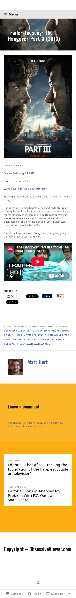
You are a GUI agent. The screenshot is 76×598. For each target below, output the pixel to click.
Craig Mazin (40, 189)
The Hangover (54, 335)
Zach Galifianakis (53, 196)
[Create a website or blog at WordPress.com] (38, 583)
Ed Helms (38, 196)
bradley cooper (16, 330)
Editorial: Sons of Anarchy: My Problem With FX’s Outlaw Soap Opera (34, 493)
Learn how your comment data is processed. (35, 424)
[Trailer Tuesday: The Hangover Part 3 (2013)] (38, 34)
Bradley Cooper (22, 196)
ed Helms (49, 330)
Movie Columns (34, 335)
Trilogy (20, 344)
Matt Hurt (47, 326)
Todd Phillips (25, 181)
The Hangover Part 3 (15, 165)
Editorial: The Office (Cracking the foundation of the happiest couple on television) (38, 467)
